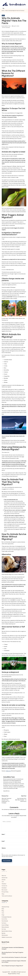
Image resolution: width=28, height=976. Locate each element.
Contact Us (4, 885)
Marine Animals (5, 927)
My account (4, 889)
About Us (4, 875)
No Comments (7, 27)
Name (3, 834)
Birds (3, 908)
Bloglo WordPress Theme (14, 973)
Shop (3, 894)
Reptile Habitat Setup (7, 931)
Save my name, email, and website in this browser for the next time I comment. (13, 856)
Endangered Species (6, 917)
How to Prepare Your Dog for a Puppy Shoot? (12, 965)
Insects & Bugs (5, 925)
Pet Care (4, 929)
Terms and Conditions (7, 896)
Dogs (3, 915)
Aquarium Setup (5, 906)
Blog (3, 15)
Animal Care (4, 877)
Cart (3, 881)
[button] (6, 791)
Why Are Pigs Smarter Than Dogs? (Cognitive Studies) (12, 953)
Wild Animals (5, 935)
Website (4, 848)
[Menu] (3, 8)
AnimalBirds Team (9, 777)
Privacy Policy (5, 891)
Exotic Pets (4, 919)
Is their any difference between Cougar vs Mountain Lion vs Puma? (14, 961)
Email (3, 841)
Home (3, 10)
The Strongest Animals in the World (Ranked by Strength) (13, 948)
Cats (3, 912)
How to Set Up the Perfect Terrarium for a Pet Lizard (14, 957)
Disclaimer (4, 887)
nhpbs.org (8, 771)
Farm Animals (5, 921)
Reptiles (3, 933)
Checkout (4, 883)
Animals (3, 879)
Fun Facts (4, 923)
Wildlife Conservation (7, 937)
